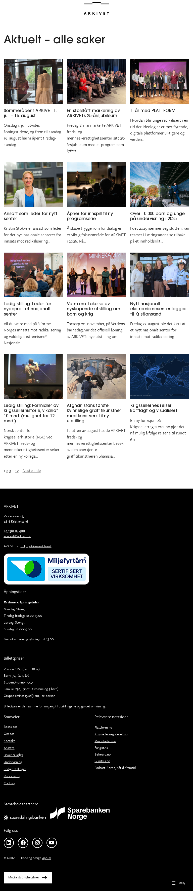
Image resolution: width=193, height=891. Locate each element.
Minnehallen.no (105, 740)
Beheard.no (102, 754)
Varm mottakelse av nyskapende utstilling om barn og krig (93, 309)
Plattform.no (103, 727)
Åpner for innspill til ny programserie (90, 216)
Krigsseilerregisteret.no (110, 734)
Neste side (32, 470)
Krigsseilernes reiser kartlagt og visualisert (153, 408)
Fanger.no (101, 747)
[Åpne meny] (178, 882)
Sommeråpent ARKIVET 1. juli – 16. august (30, 113)
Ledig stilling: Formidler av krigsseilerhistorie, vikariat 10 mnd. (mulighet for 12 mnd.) (31, 413)
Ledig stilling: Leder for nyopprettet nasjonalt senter (27, 309)
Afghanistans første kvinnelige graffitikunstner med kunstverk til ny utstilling (94, 413)
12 (17, 470)
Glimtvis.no (102, 760)
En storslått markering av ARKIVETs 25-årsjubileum (93, 113)
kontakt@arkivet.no (17, 535)
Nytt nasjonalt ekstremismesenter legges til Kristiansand (158, 309)
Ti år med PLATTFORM (154, 110)
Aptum (46, 857)
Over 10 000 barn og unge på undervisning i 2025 (157, 216)
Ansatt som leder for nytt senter (31, 216)
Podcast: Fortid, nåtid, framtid (115, 767)
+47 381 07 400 (14, 530)
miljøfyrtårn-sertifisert (36, 546)
